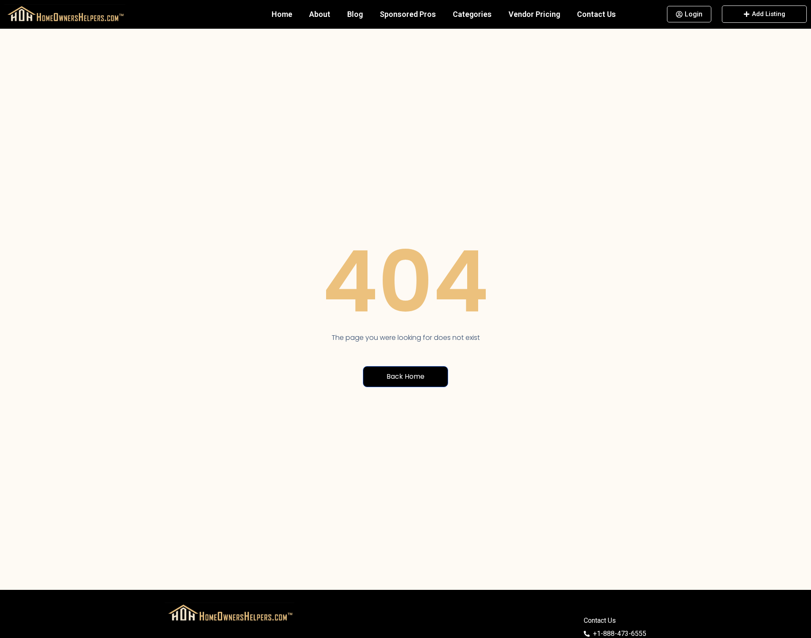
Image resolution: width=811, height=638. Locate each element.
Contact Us (596, 14)
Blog (355, 14)
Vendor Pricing (534, 14)
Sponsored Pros (408, 14)
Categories (472, 14)
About (319, 14)
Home (282, 14)
